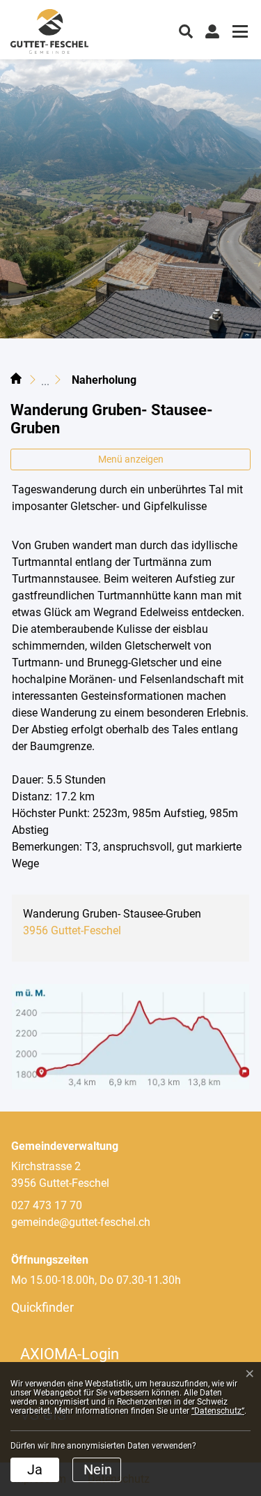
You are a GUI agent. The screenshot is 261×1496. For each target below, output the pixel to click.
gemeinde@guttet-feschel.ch (80, 1222)
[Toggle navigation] (238, 33)
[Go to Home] (16, 380)
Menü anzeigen (131, 459)
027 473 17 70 (46, 1205)
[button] (186, 30)
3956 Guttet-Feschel (72, 930)
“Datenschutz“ (217, 1411)
